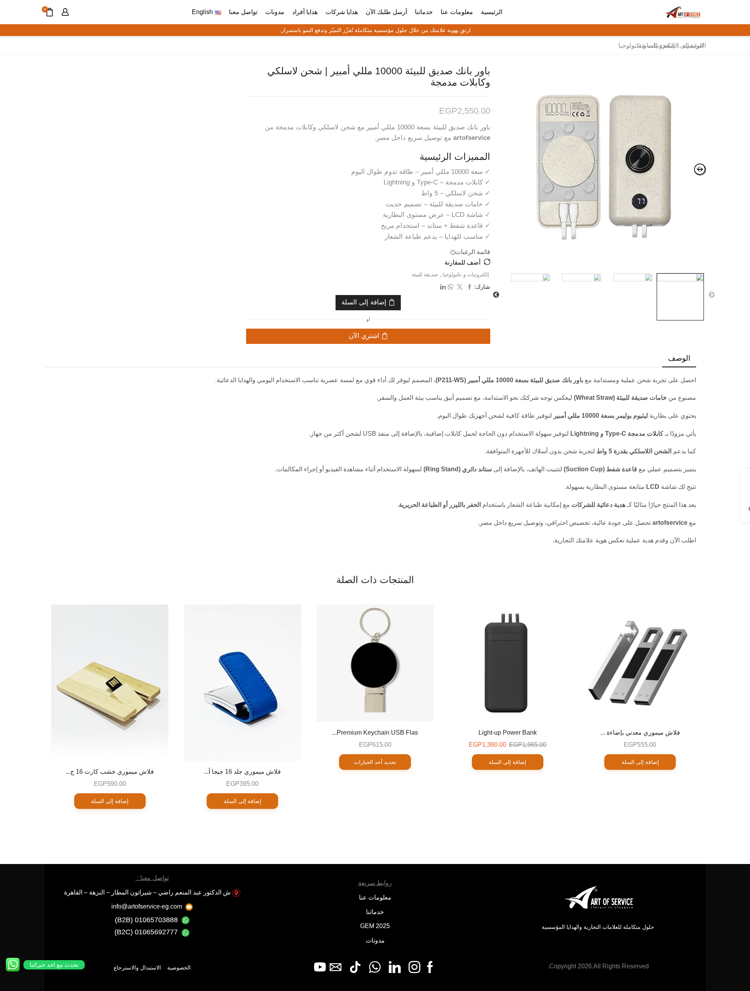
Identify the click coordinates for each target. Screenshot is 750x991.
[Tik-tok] (355, 967)
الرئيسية (491, 11)
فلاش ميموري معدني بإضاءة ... (640, 732)
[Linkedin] (395, 967)
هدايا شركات (341, 11)
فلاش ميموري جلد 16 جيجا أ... (242, 771)
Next (496, 295)
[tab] (679, 358)
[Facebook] (430, 967)
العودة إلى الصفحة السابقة (672, 45)
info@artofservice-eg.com (146, 906)
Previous (712, 295)
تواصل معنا (243, 11)
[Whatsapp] (375, 967)
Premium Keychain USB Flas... (375, 732)
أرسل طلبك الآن (386, 11)
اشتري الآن (364, 336)
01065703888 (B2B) (146, 920)
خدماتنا (424, 11)
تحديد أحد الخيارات (375, 762)
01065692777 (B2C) (146, 932)
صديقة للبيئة (425, 274)
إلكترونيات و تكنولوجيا (466, 274)
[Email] (335, 967)
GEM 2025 (375, 926)
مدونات (274, 11)
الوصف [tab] (679, 358)
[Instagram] (414, 967)
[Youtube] (320, 967)
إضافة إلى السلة (363, 302)
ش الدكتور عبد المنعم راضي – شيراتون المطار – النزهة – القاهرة (147, 892)
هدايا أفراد (305, 11)
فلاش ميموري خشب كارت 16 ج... (110, 771)
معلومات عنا (457, 11)
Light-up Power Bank (508, 732)
